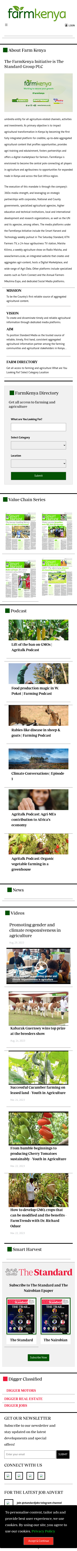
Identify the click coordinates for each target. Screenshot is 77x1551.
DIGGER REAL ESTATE (23, 1399)
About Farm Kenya (27, 50)
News (18, 889)
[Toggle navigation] (6, 25)
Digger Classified (25, 1378)
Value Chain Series (26, 499)
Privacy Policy (43, 1531)
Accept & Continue (38, 1541)
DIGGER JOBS (15, 1405)
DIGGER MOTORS (21, 1390)
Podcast (19, 610)
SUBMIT (63, 1454)
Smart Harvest (27, 1249)
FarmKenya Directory (37, 392)
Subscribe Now (38, 1357)
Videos (17, 913)
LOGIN (71, 25)
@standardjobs (31, 1503)
